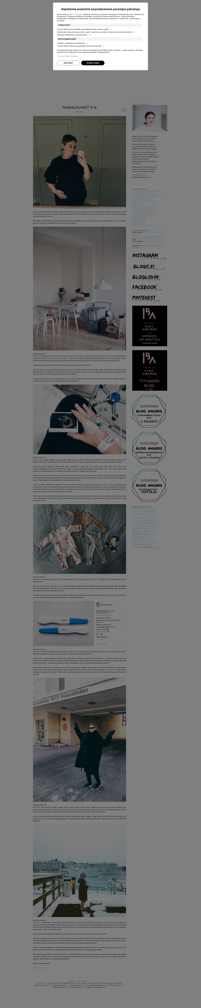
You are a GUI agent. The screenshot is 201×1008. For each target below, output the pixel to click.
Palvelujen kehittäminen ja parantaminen (72, 35)
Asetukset (68, 63)
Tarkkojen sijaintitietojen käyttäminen (71, 43)
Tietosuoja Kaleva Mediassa (67, 56)
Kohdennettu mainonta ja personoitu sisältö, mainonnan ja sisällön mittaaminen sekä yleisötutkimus (95, 32)
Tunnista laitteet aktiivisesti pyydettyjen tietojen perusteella (79, 46)
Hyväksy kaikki (92, 63)
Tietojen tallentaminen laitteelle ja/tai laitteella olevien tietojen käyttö (83, 29)
